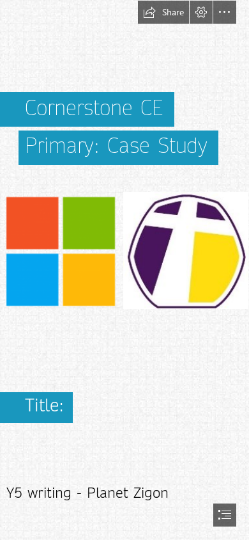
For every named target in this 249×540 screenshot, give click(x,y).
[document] (124, 270)
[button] (163, 12)
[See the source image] (124, 250)
